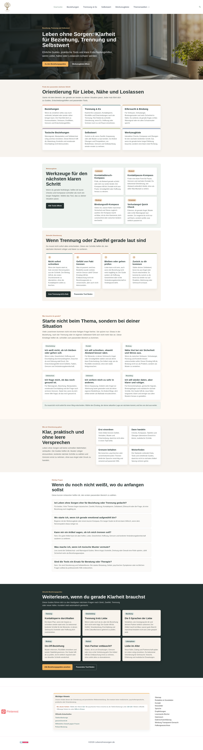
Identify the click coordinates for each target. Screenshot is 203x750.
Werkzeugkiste (122, 7)
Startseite (57, 7)
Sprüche (158, 708)
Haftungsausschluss (162, 725)
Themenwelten (140, 7)
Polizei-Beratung (61, 727)
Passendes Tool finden (83, 294)
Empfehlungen (160, 711)
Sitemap (158, 697)
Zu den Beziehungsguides (55, 64)
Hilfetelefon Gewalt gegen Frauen (67, 724)
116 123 (129, 707)
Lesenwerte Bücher (162, 714)
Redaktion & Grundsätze (164, 700)
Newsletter (159, 706)
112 (83, 707)
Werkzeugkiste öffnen (81, 64)
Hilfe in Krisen (80, 709)
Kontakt (158, 703)
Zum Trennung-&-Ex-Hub (58, 294)
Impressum (159, 717)
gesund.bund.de (61, 721)
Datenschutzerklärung (163, 720)
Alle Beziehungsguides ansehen (57, 667)
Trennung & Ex (90, 7)
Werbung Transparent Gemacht (166, 722)
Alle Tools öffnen (55, 206)
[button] (148, 7)
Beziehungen (73, 7)
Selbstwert (106, 7)
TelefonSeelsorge (61, 717)
